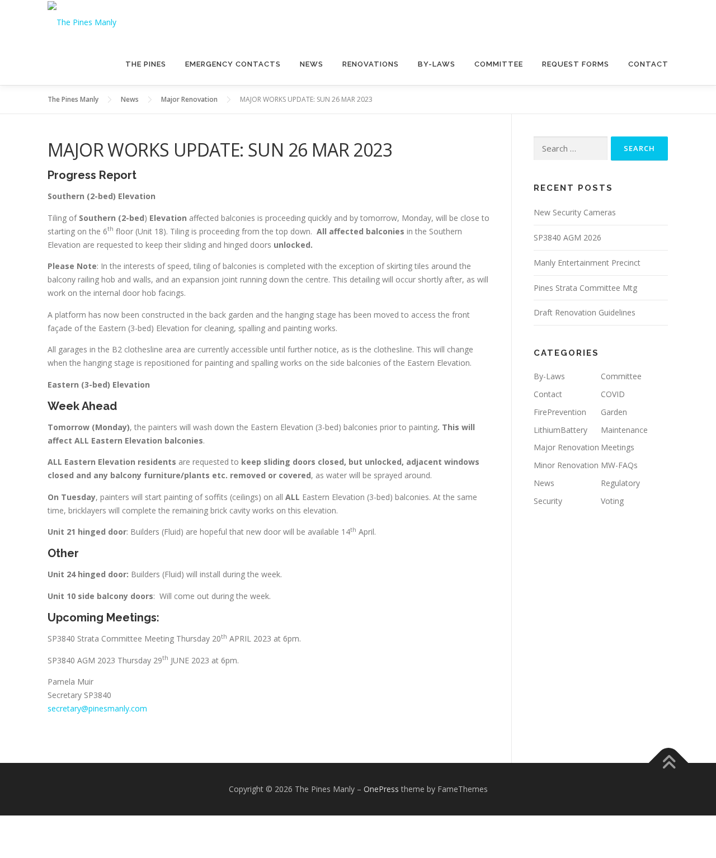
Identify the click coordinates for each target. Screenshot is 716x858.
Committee (498, 64)
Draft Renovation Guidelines (584, 312)
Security (548, 501)
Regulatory (620, 483)
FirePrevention (560, 412)
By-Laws (436, 64)
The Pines (145, 64)
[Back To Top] (669, 763)
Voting (612, 501)
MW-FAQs (619, 465)
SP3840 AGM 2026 (567, 237)
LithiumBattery (560, 430)
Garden (614, 412)
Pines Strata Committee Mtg (585, 287)
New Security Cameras (575, 212)
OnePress (381, 789)
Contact (648, 64)
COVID (613, 394)
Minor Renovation (566, 465)
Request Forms (575, 64)
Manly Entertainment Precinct (587, 262)
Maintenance (624, 430)
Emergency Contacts (233, 64)
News (311, 64)
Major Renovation (566, 447)
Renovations (370, 64)
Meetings (617, 447)
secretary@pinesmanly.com (97, 708)
